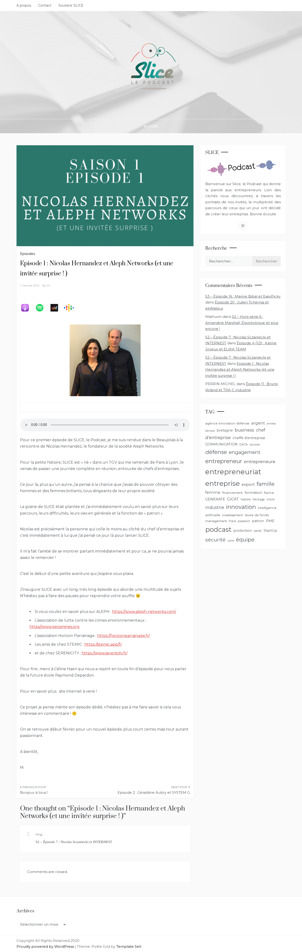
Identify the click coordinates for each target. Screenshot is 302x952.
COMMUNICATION (221, 444)
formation (253, 493)
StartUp (270, 530)
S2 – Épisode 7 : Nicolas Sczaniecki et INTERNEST (74, 842)
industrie (214, 507)
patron (258, 521)
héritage (259, 499)
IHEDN (271, 499)
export (248, 484)
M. (48, 285)
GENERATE (215, 499)
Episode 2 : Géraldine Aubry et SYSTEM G (153, 792)
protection (242, 530)
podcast (218, 529)
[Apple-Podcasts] (27, 308)
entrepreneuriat (233, 472)
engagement (244, 452)
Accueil (151, 126)
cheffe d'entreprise (249, 438)
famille (266, 484)
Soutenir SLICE (71, 5)
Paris (232, 521)
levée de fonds (257, 515)
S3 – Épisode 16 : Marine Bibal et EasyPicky (243, 296)
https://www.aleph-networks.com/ (144, 611)
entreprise (222, 483)
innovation (241, 506)
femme (212, 492)
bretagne (225, 430)
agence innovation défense (227, 423)
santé (258, 530)
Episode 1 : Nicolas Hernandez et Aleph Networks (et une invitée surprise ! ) (239, 369)
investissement (232, 515)
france (269, 493)
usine (230, 540)
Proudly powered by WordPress (46, 946)
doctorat (255, 444)
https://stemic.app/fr (103, 644)
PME (270, 521)
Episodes (27, 254)
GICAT (233, 499)
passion (244, 521)
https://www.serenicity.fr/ (104, 653)
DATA (243, 444)
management (216, 521)
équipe (245, 539)
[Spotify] (42, 308)
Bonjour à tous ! (34, 792)
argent (258, 423)
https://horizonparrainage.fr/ (123, 635)
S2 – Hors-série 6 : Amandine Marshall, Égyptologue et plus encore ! (241, 322)
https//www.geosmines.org (54, 626)
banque (210, 430)
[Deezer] (56, 308)
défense (216, 452)
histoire (246, 499)
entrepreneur (223, 461)
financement (232, 493)
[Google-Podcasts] (71, 308)
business (244, 430)
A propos (24, 5)
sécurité (215, 539)
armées (271, 423)
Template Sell (128, 946)
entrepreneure (259, 461)
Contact (44, 5)
